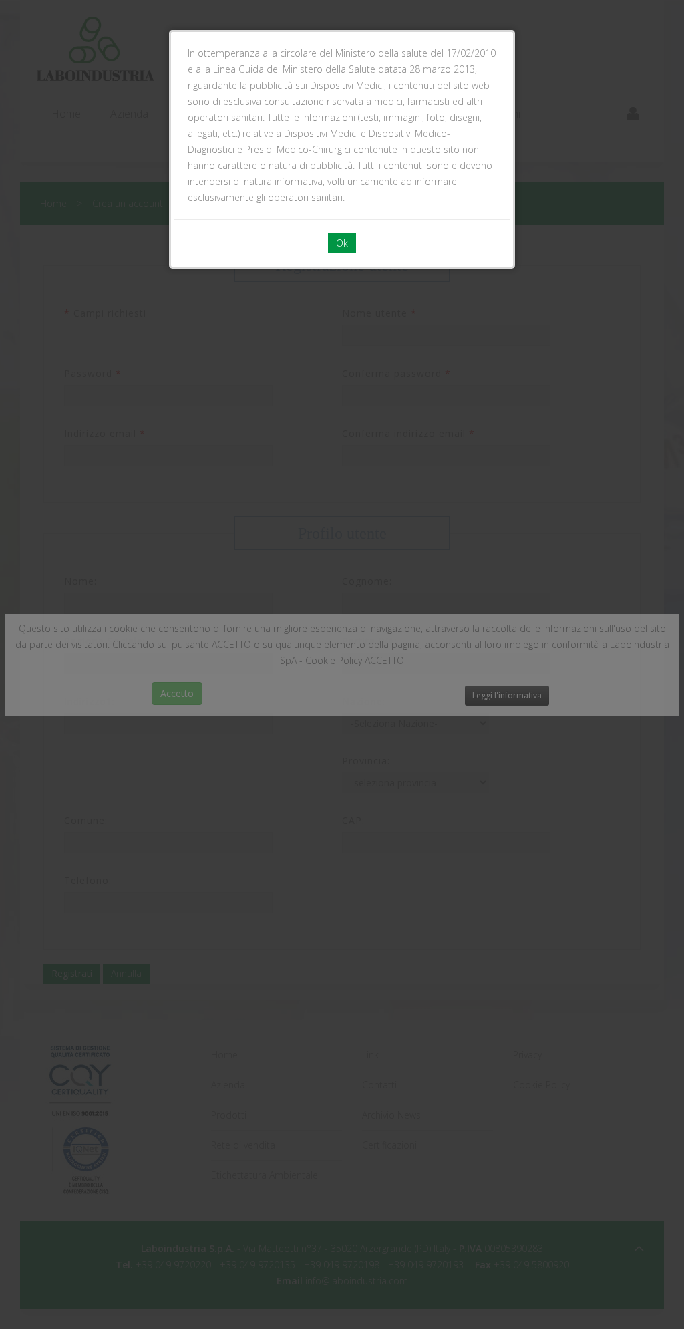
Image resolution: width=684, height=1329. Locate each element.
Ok (342, 243)
